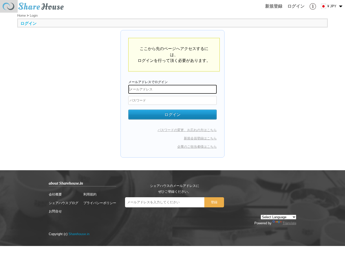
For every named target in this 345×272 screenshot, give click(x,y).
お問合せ (55, 211)
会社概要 (55, 194)
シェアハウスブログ (63, 203)
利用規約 (89, 194)
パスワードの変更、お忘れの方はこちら (187, 130)
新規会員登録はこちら (200, 138)
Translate (289, 223)
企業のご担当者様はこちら (197, 147)
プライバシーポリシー (99, 203)
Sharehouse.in (78, 234)
